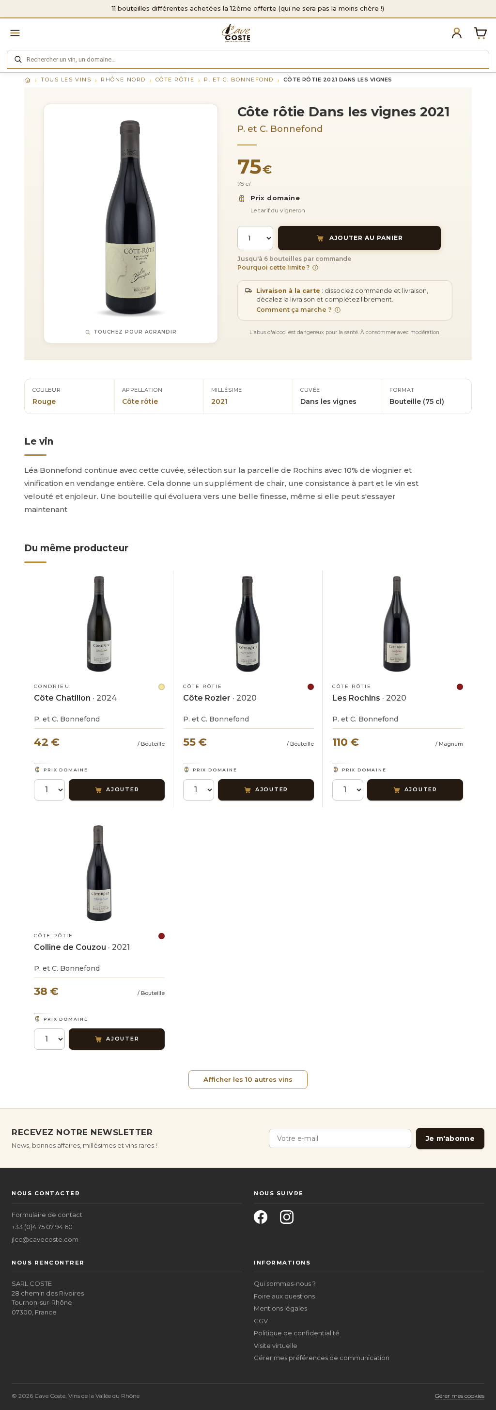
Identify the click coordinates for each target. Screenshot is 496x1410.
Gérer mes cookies (459, 1395)
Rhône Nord (123, 79)
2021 (219, 401)
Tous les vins (66, 79)
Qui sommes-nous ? (285, 1283)
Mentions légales (280, 1308)
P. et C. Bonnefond (239, 79)
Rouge (44, 401)
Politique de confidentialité (297, 1333)
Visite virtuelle (275, 1345)
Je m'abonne (450, 1138)
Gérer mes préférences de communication (321, 1358)
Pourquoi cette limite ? (273, 267)
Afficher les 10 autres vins (248, 1079)
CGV (261, 1321)
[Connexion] (457, 33)
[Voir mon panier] (480, 33)
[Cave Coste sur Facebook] (263, 1220)
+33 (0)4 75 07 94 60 (42, 1227)
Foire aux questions (284, 1296)
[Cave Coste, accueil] (236, 33)
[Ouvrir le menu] (15, 33)
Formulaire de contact (47, 1214)
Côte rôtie (174, 79)
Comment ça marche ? (294, 309)
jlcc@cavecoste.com (45, 1239)
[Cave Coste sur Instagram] (289, 1220)
